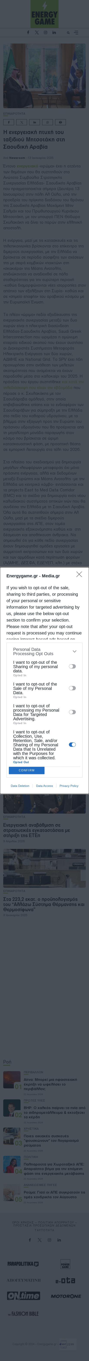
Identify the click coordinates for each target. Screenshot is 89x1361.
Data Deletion (20, 786)
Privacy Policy (69, 786)
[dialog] (44, 680)
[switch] (72, 666)
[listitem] (44, 651)
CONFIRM (27, 770)
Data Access (44, 786)
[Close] (80, 576)
